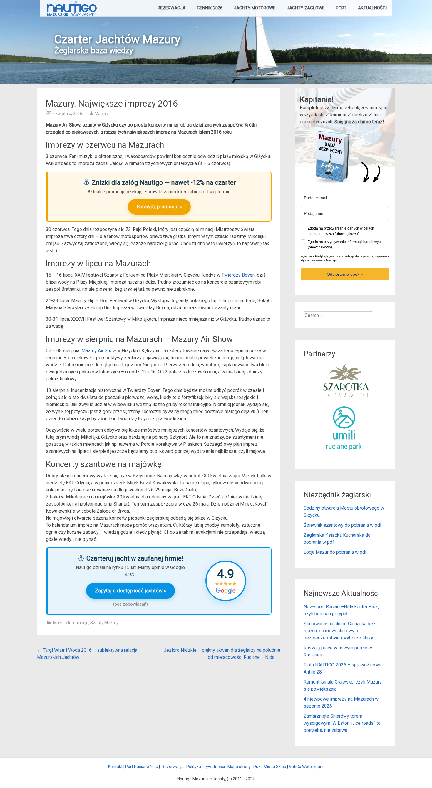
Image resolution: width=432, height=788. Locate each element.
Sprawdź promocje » (159, 207)
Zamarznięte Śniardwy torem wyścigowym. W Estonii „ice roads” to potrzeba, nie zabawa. (342, 723)
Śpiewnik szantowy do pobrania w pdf (343, 525)
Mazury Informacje (70, 622)
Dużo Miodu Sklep (269, 766)
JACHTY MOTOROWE (254, 8)
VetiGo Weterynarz (306, 766)
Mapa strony (239, 766)
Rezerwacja (173, 766)
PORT (341, 8)
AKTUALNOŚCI (372, 8)
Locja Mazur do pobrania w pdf (335, 552)
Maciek (101, 113)
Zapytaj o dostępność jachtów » (130, 591)
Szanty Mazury (104, 622)
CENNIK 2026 (209, 8)
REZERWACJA (171, 8)
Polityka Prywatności (205, 766)
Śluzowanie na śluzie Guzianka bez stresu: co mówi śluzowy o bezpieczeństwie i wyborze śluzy (340, 631)
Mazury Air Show (98, 350)
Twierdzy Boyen (238, 275)
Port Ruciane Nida (141, 766)
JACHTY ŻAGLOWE (305, 8)
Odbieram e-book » (345, 274)
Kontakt (115, 766)
